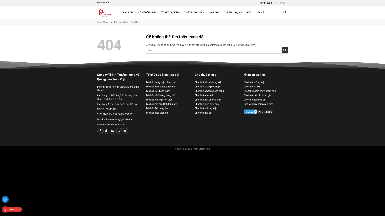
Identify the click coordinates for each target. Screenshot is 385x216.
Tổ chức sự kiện (169, 12)
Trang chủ (128, 12)
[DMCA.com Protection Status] (259, 111)
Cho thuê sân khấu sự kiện (208, 82)
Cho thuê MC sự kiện (254, 82)
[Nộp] (285, 50)
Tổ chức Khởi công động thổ (160, 95)
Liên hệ (260, 12)
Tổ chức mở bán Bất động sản (161, 104)
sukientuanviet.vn (116, 124)
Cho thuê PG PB (252, 86)
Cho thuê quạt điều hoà (207, 104)
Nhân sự (213, 12)
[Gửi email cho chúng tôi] (113, 131)
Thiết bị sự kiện (193, 12)
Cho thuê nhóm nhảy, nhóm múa (260, 91)
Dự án (238, 12)
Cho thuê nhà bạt (203, 112)
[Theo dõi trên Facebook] (275, 3)
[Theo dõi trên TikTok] (106, 131)
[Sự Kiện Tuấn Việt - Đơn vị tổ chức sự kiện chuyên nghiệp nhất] (106, 12)
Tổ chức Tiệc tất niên (157, 112)
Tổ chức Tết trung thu (157, 108)
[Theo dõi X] (278, 3)
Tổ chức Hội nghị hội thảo (159, 99)
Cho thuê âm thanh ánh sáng (209, 91)
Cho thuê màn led (204, 95)
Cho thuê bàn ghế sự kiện (208, 99)
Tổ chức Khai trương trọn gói (161, 86)
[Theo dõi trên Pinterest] (281, 3)
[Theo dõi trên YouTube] (286, 3)
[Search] (285, 12)
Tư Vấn (227, 12)
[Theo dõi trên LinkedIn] (284, 3)
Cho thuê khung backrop (207, 86)
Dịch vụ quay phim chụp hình (258, 104)
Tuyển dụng (266, 2)
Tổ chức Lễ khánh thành (158, 91)
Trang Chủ (102, 22)
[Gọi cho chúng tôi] (119, 131)
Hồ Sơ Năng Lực (147, 12)
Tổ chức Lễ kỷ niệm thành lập (161, 82)
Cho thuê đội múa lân (254, 99)
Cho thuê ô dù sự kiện (206, 108)
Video (249, 12)
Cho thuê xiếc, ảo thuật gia (257, 95)
